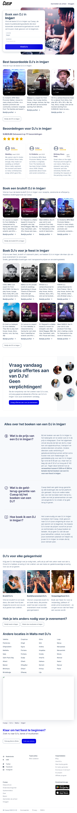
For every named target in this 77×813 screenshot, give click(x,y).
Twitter (8, 764)
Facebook (9, 767)
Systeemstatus (8, 790)
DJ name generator (61, 767)
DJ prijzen (58, 773)
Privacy (34, 810)
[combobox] (15, 35)
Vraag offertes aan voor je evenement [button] (23, 402)
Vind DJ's (58, 761)
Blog (56, 758)
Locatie (8, 33)
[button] (12, 119)
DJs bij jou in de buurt (62, 770)
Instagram (9, 770)
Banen (5, 796)
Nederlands (10, 756)
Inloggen (71, 4)
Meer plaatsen (34, 758)
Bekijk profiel (8, 112)
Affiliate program (60, 775)
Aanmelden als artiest (58, 4)
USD (6, 760)
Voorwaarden (24, 810)
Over (4, 793)
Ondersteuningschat (9, 788)
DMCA (42, 810)
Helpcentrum (7, 785)
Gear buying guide (61, 764)
